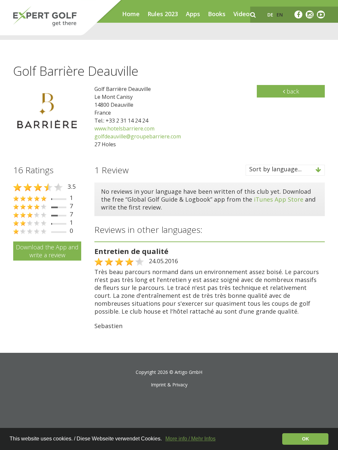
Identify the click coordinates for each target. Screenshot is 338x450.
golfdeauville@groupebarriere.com (137, 136)
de (270, 15)
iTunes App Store (278, 199)
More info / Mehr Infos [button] (190, 438)
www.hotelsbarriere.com (124, 128)
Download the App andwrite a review (47, 251)
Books (216, 14)
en (280, 15)
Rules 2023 (163, 14)
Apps (193, 14)
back (292, 91)
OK (305, 438)
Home (131, 14)
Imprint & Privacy (169, 384)
